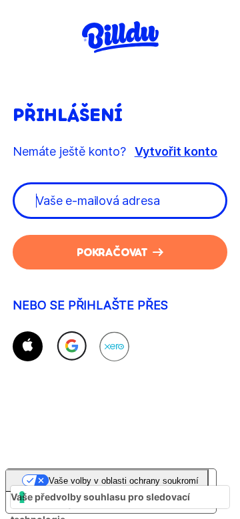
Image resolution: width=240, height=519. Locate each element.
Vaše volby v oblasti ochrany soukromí (124, 481)
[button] (28, 346)
